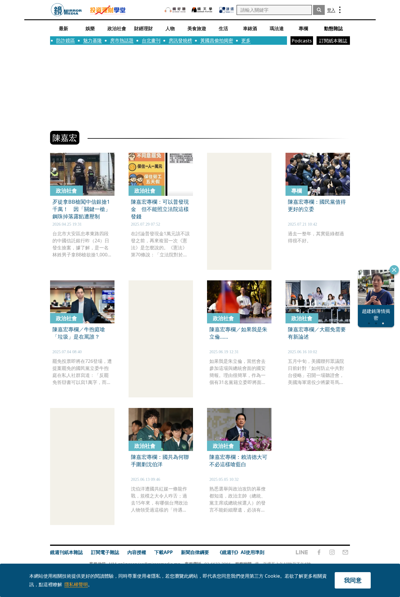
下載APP (163, 552)
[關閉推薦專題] (394, 270)
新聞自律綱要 (195, 552)
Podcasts (302, 40)
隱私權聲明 (76, 584)
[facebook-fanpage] (319, 552)
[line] (302, 552)
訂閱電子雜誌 (105, 552)
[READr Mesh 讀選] (226, 10)
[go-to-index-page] (66, 9)
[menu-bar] (340, 9)
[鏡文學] (202, 9)
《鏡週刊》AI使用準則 (240, 552)
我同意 (353, 580)
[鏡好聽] (175, 9)
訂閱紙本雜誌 (333, 40)
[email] (345, 552)
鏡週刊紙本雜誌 (66, 552)
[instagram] (332, 552)
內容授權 (136, 552)
